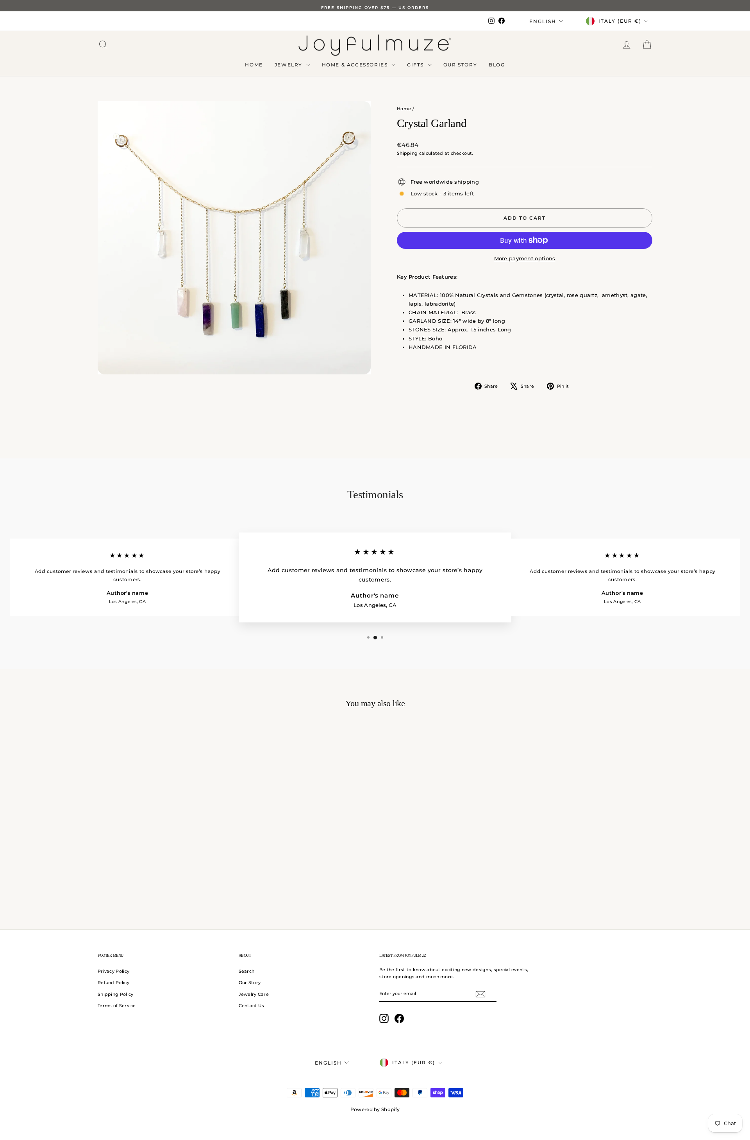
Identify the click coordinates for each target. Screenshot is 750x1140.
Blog (497, 65)
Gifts (416, 65)
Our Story (460, 65)
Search (247, 971)
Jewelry (289, 65)
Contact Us (251, 1005)
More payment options (524, 258)
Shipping (407, 153)
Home (253, 65)
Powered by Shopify (375, 1109)
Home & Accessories (355, 65)
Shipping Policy (116, 994)
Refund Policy (113, 982)
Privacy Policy (113, 971)
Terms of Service (117, 1005)
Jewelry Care (254, 994)
